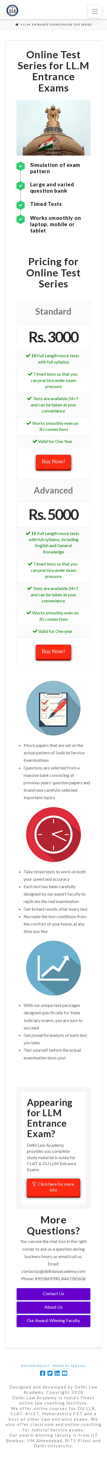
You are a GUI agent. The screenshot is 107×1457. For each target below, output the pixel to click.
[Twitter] (49, 1373)
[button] (95, 11)
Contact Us (53, 1293)
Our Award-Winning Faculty (53, 1320)
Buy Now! (53, 461)
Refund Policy (35, 1365)
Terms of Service (69, 1365)
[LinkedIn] (57, 1373)
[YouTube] (64, 1373)
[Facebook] (42, 1373)
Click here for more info (56, 1186)
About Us (53, 1306)
